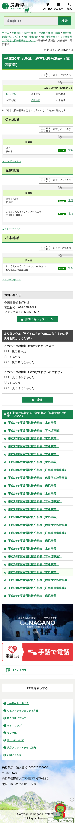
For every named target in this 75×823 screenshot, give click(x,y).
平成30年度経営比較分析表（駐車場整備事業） (37, 588)
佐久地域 (11, 93)
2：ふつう (14, 356)
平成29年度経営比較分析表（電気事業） (33, 517)
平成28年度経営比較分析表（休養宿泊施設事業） (39, 477)
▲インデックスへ (11, 161)
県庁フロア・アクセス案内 (21, 747)
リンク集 (12, 733)
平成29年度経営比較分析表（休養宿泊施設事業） (39, 525)
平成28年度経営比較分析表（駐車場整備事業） (37, 470)
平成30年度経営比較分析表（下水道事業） (35, 556)
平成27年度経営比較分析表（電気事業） (33, 438)
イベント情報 (19, 669)
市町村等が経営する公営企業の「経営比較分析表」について (36, 414)
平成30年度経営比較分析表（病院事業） (33, 595)
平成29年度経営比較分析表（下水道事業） (35, 501)
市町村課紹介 (31, 36)
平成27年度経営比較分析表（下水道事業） (35, 430)
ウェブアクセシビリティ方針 (22, 710)
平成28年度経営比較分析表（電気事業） (33, 462)
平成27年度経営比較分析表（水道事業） (33, 422)
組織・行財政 (38, 32)
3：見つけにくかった (21, 388)
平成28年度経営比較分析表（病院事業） (33, 485)
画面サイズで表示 (62, 75)
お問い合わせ (14, 755)
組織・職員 (54, 32)
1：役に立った (17, 351)
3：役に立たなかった (21, 362)
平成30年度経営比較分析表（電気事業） (33, 572)
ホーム (5, 32)
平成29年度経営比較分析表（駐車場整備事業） (37, 532)
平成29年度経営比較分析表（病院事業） (33, 540)
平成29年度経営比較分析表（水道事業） (33, 493)
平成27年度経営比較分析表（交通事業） (33, 446)
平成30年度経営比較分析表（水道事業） (33, 548)
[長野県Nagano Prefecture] (13, 6)
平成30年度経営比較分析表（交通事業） (33, 564)
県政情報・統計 (20, 32)
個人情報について (16, 718)
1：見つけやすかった (21, 377)
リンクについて (15, 740)
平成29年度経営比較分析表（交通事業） (33, 509)
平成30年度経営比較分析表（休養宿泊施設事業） (39, 580)
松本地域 (35, 100)
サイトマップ (14, 725)
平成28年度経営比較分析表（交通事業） (33, 454)
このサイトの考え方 (18, 703)
